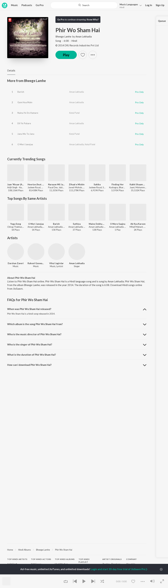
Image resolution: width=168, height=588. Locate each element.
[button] (130, 5)
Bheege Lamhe (63, 36)
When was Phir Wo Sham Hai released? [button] (29, 308)
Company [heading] (131, 559)
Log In (148, 5)
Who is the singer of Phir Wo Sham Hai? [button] (29, 344)
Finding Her (118, 184)
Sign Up (160, 5)
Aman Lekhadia (83, 36)
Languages (129, 4)
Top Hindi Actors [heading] (41, 559)
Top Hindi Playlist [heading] (84, 560)
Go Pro (39, 5)
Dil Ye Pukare (24, 123)
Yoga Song (15, 224)
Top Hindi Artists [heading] (17, 559)
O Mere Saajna (117, 224)
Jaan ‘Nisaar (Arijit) (15, 184)
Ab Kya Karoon (138, 224)
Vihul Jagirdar (56, 263)
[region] (76, 549)
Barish (20, 91)
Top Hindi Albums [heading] (65, 559)
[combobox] (84, 5)
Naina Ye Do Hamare (27, 113)
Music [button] (14, 5)
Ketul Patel (74, 113)
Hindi (122, 7)
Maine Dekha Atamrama (97, 224)
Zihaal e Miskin (76, 184)
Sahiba (97, 184)
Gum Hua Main (24, 102)
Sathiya (77, 224)
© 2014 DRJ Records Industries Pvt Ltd (77, 45)
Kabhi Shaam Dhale (138, 184)
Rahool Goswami (36, 263)
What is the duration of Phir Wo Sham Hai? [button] (31, 354)
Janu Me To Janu (25, 134)
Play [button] (66, 55)
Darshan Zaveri (16, 263)
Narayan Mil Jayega (56, 184)
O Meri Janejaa (25, 144)
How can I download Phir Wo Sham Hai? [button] (29, 364)
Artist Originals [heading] (112, 559)
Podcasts (26, 5)
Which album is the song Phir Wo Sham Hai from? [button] (35, 324)
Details (11, 70)
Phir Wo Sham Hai (63, 549)
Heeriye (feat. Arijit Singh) (36, 184)
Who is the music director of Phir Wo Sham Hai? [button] (34, 334)
